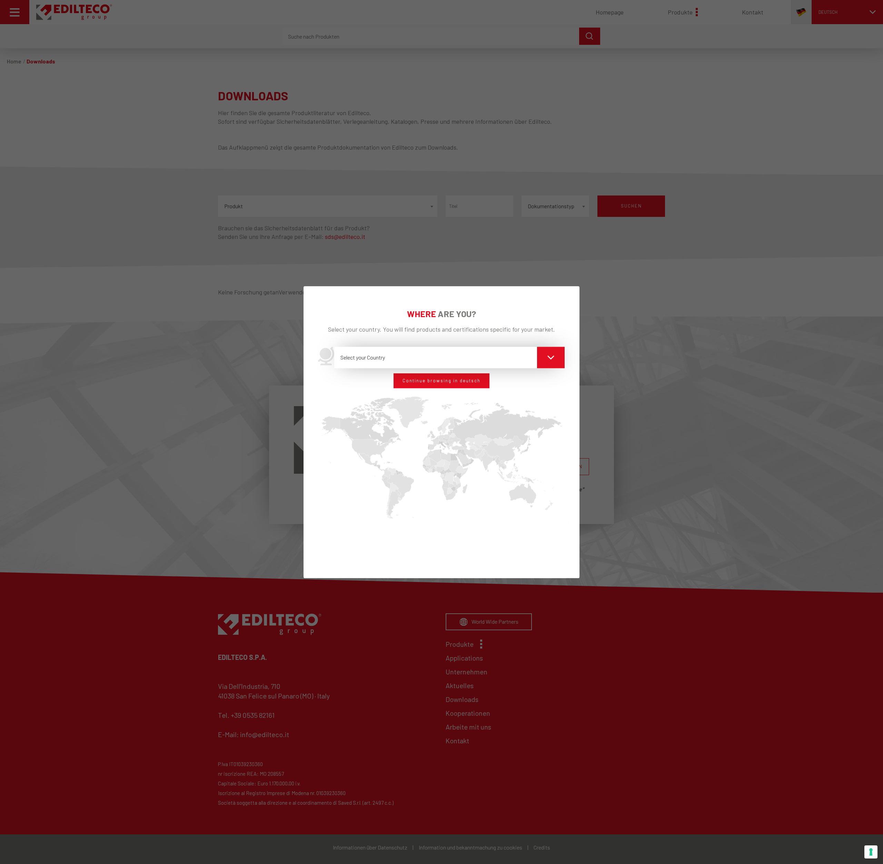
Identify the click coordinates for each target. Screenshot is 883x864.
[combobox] (449, 357)
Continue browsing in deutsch (441, 380)
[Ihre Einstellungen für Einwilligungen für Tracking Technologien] (870, 851)
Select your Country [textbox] (362, 357)
